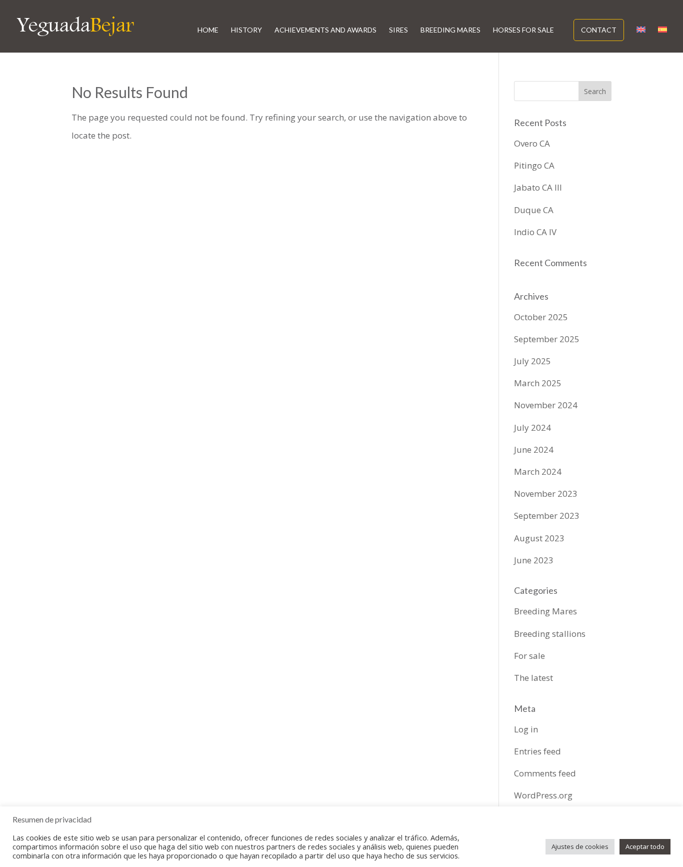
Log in (526, 729)
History (246, 30)
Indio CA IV (535, 232)
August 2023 (539, 538)
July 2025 (532, 361)
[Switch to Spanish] (662, 40)
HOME (208, 30)
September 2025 (547, 339)
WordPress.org (543, 795)
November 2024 (546, 405)
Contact (598, 30)
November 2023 (546, 493)
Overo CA (532, 143)
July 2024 (532, 427)
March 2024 (538, 471)
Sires (398, 30)
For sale (529, 655)
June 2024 (534, 449)
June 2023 (534, 560)
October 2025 (541, 317)
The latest (533, 677)
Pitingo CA (534, 165)
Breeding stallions (550, 633)
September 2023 (547, 515)
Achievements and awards (325, 30)
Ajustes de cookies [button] (580, 846)
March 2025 (538, 383)
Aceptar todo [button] (645, 846)
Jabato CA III (538, 187)
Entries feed (537, 751)
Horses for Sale (523, 30)
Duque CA (534, 210)
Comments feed (545, 773)
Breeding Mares (450, 30)
